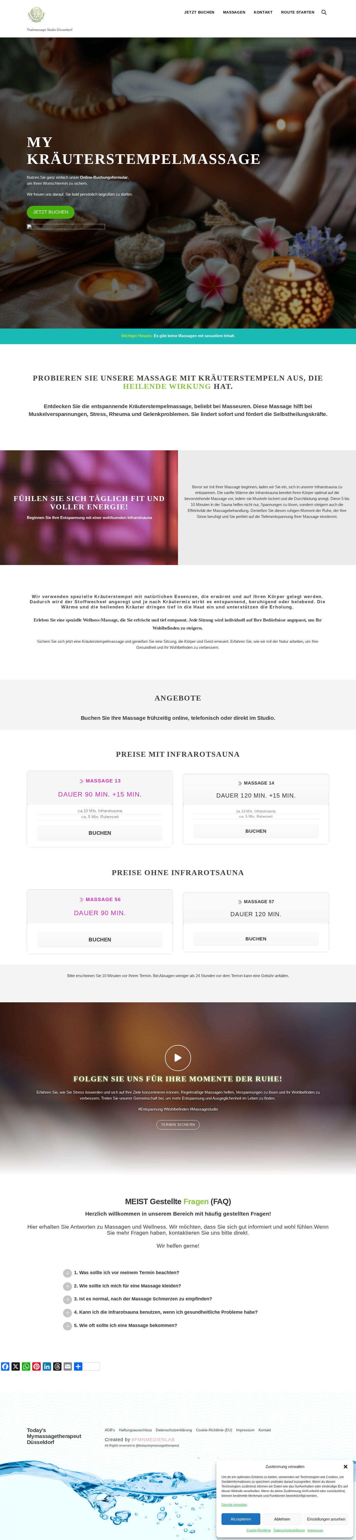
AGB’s (110, 1430)
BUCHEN (100, 833)
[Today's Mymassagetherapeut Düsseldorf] (36, 20)
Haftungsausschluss (135, 1430)
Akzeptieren (241, 1519)
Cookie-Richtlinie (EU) (214, 1430)
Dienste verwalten (234, 1505)
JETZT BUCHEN (199, 12)
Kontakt (263, 12)
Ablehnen (282, 1519)
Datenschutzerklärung (289, 1530)
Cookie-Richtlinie (259, 1530)
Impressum (315, 1530)
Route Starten (297, 12)
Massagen (234, 12)
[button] (345, 1466)
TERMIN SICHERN (178, 1125)
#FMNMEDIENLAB (153, 1439)
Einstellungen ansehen (326, 1519)
